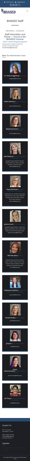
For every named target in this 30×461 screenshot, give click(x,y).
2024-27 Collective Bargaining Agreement (15, 42)
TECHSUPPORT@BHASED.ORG (9, 47)
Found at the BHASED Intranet (16, 38)
